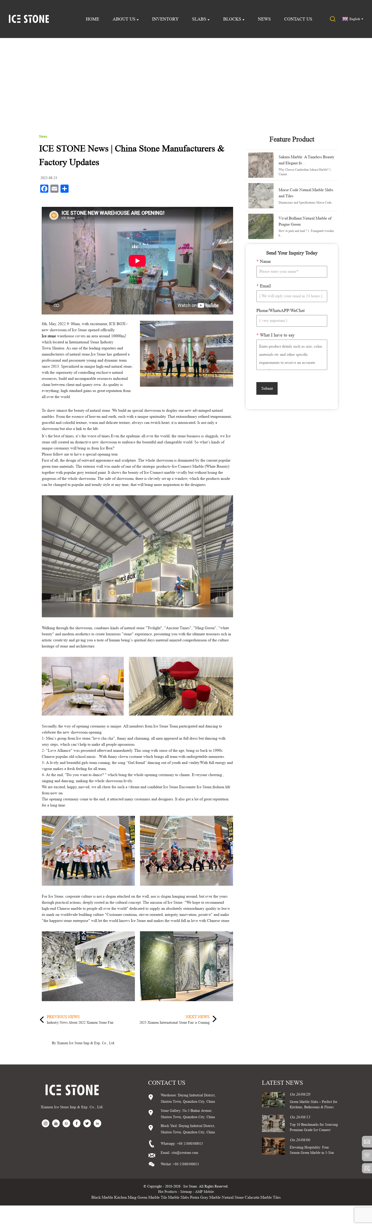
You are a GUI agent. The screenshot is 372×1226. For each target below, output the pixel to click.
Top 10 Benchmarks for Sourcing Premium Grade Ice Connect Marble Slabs (314, 1129)
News (264, 19)
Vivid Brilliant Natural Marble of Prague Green (305, 221)
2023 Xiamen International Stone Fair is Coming (174, 1022)
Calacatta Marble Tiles (263, 1197)
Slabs (199, 19)
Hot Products (167, 1192)
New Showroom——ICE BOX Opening (206, 76)
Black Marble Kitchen (109, 1197)
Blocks (232, 19)
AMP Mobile (204, 1192)
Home (92, 19)
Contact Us (298, 19)
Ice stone (49, 335)
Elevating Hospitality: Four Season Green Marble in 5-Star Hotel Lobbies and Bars (312, 1152)
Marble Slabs (178, 1197)
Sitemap (186, 1192)
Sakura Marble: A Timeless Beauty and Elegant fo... (306, 159)
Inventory (165, 19)
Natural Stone (233, 1197)
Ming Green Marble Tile (147, 1197)
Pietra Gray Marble (205, 1197)
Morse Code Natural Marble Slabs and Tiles (306, 192)
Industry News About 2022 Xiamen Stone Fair (80, 1022)
